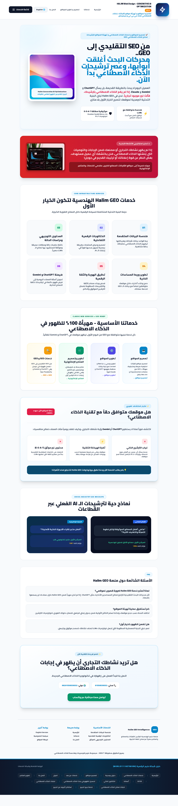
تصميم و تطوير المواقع (69, 10)
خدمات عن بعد (71, 775)
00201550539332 (69, 685)
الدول (55, 775)
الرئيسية (97, 10)
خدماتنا (87, 10)
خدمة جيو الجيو (86, 787)
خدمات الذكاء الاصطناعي (133, 775)
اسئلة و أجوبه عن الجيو (62, 787)
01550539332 (101, 685)
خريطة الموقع (42, 739)
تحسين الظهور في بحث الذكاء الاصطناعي (79, 781)
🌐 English (40, 9)
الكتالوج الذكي (109, 781)
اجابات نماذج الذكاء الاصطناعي (113, 787)
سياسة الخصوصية (41, 736)
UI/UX (139, 781)
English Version (42, 732)
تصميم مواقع (91, 775)
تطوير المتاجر (25, 775)
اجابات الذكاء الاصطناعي (45, 781)
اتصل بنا (52, 10)
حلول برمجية (110, 775)
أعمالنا (126, 781)
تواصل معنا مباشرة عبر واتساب (89, 697)
